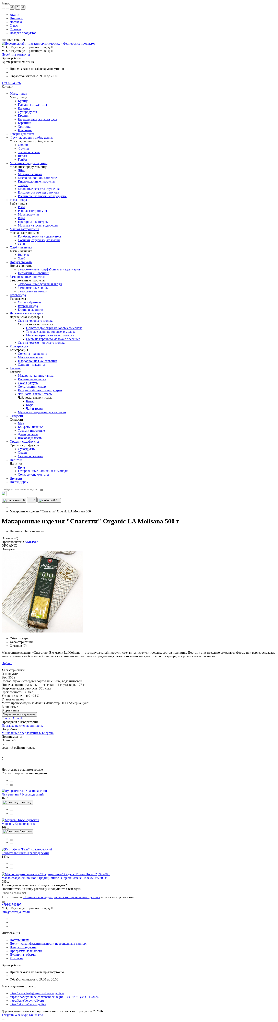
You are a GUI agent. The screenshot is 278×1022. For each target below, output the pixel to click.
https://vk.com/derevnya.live (28, 1004)
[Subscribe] (3, 902)
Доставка (16, 22)
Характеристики (21, 642)
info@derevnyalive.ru (16, 912)
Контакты (16, 958)
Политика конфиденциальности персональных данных (61, 897)
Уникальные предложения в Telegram (28, 733)
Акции (14, 14)
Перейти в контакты (16, 54)
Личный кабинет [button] (13, 40)
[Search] (41, 490)
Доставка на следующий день (22, 725)
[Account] (7, 8)
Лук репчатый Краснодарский (23, 794)
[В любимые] (11, 785)
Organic (7, 663)
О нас (14, 25)
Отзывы (15, 29)
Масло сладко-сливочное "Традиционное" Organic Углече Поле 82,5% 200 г (54, 878)
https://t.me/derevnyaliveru (27, 1000)
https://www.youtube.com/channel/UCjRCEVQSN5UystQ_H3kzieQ (54, 997)
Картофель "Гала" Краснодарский (25, 853)
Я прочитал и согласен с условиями (70, 897)
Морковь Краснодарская (18, 823)
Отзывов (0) (18, 645)
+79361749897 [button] (11, 904)
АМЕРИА (32, 542)
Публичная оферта (23, 954)
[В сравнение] (11, 781)
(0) (16, 538)
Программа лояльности (26, 951)
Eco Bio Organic (12, 718)
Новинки (16, 18)
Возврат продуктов (23, 33)
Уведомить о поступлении (19, 714)
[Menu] (3, 8)
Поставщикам (19, 940)
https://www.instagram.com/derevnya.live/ (37, 993)
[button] (11, 83)
